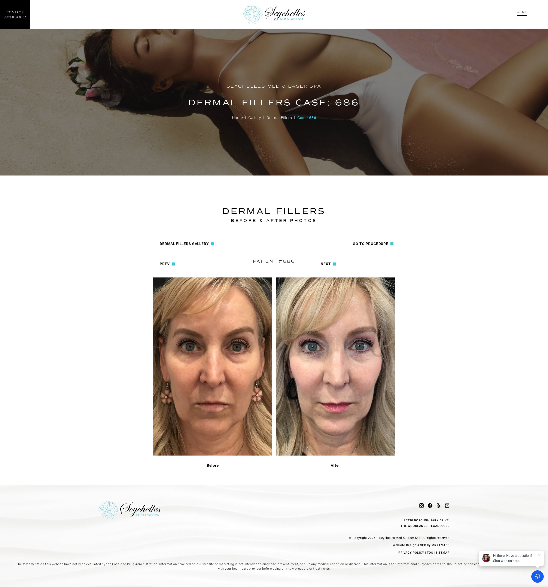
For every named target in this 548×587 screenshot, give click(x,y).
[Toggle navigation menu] (522, 15)
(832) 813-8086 (15, 14)
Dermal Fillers (279, 117)
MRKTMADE (441, 545)
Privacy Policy (411, 552)
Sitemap (443, 552)
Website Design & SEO (409, 545)
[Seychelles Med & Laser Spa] (274, 15)
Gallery (254, 117)
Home (237, 117)
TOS (430, 552)
